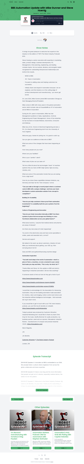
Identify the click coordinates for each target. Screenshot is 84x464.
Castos (51, 461)
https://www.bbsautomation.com (32, 278)
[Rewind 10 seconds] (38, 21)
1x (40, 21)
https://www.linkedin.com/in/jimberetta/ (34, 308)
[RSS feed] (68, 2)
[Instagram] (74, 2)
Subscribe (21, 2)
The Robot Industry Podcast (45, 340)
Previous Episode (18, 399)
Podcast (11, 2)
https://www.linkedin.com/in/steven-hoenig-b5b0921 (38, 282)
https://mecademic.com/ (34, 324)
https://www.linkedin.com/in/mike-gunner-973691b (38, 286)
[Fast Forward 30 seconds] (42, 21)
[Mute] (36, 21)
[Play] (33, 20)
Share (43, 23)
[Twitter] (71, 2)
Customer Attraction (28, 340)
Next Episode (67, 399)
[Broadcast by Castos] (60, 23)
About (16, 2)
